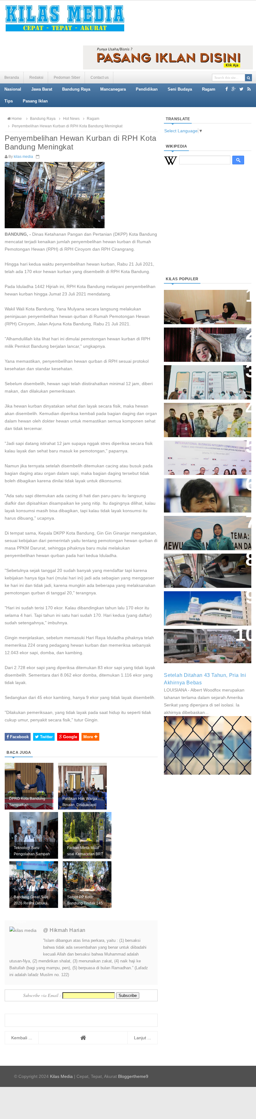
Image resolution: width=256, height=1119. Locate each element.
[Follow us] (241, 89)
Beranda (11, 77)
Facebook (19, 736)
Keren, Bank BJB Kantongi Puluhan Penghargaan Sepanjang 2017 (202, 454)
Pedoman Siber (67, 77)
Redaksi (36, 77)
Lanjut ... (142, 1037)
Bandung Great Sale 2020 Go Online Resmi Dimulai (204, 376)
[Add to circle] (233, 89)
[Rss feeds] (249, 89)
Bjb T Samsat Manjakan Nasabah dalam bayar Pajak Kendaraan (203, 567)
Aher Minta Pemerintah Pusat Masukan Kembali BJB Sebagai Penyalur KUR (207, 605)
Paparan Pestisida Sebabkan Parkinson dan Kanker (204, 640)
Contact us (100, 77)
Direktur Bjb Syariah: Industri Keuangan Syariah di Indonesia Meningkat (207, 304)
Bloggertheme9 (133, 1076)
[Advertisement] (207, 228)
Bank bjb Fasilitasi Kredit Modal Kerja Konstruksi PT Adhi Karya (202, 417)
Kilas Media (61, 1076)
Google (69, 736)
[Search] (248, 77)
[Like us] (226, 89)
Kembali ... (21, 1037)
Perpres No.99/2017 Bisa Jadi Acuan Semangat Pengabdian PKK (205, 530)
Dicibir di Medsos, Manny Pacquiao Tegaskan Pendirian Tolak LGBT (205, 492)
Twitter (46, 736)
